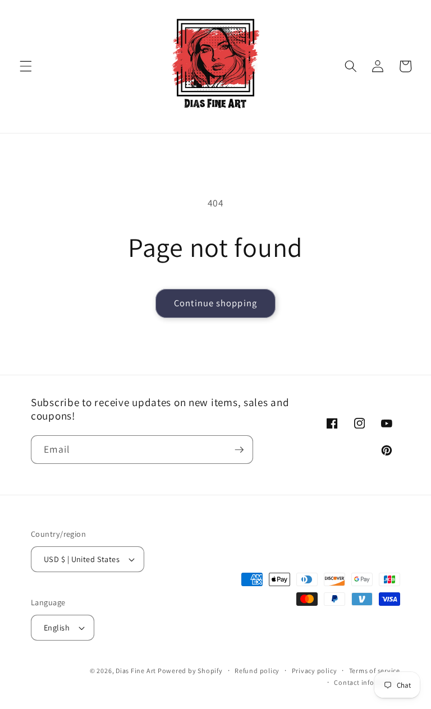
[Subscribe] (239, 449)
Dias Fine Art (137, 670)
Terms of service (374, 670)
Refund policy (257, 670)
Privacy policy (314, 670)
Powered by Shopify (190, 670)
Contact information (367, 682)
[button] (25, 66)
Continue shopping (215, 303)
